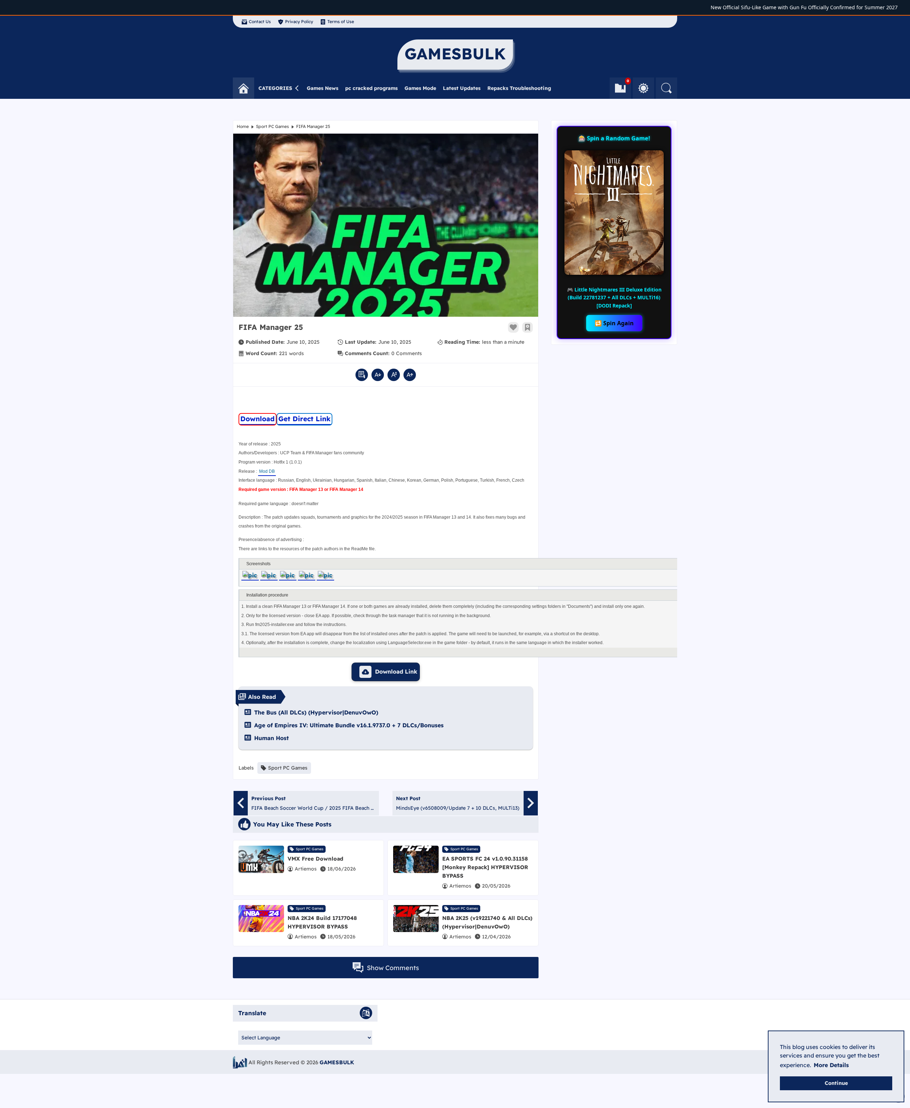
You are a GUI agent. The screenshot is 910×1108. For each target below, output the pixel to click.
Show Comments (393, 968)
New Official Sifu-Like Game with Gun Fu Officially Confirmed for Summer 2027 (783, 7)
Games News (322, 88)
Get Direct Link (304, 418)
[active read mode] (361, 375)
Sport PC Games (272, 126)
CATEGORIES (275, 88)
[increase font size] (409, 375)
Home (243, 126)
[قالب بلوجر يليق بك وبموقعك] (240, 1062)
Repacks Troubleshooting (519, 88)
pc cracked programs (371, 88)
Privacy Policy (299, 21)
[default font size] (393, 375)
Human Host (271, 738)
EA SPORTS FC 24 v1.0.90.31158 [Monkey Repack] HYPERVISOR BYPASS (485, 867)
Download (257, 418)
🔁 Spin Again (614, 323)
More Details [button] (831, 1065)
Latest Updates (462, 88)
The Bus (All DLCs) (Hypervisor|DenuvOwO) (316, 712)
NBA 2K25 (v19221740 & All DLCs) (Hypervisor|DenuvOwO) (487, 922)
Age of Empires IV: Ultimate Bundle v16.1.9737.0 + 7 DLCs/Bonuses (349, 725)
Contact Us (260, 21)
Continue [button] (836, 1083)
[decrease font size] (377, 375)
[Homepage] (243, 88)
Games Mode (420, 88)
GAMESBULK (337, 1062)
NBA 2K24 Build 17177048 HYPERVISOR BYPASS (322, 922)
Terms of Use (340, 21)
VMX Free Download (315, 858)
